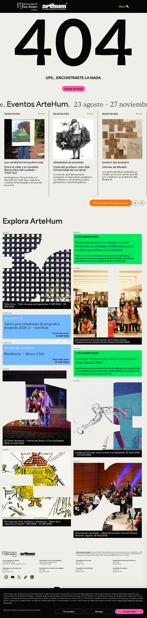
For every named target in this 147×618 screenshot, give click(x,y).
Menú (122, 6)
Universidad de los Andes (83, 552)
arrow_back (135, 202)
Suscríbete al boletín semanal (112, 202)
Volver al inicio (73, 88)
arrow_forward (142, 202)
